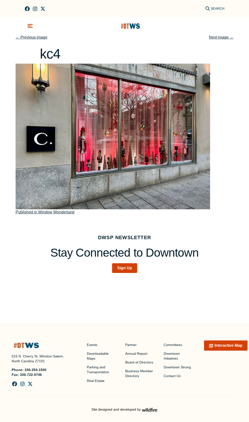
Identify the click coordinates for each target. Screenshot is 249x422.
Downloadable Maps (98, 356)
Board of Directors (139, 362)
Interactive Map (228, 345)
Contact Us (172, 376)
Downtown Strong (177, 367)
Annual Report (136, 353)
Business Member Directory (139, 373)
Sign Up (124, 268)
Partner (131, 345)
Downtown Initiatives (172, 356)
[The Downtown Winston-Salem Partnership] (130, 26)
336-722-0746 (31, 375)
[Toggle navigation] (30, 26)
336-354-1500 (35, 370)
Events (92, 345)
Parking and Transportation (98, 369)
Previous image (31, 37)
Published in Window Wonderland (45, 212)
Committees (173, 345)
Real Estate (96, 381)
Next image (221, 37)
